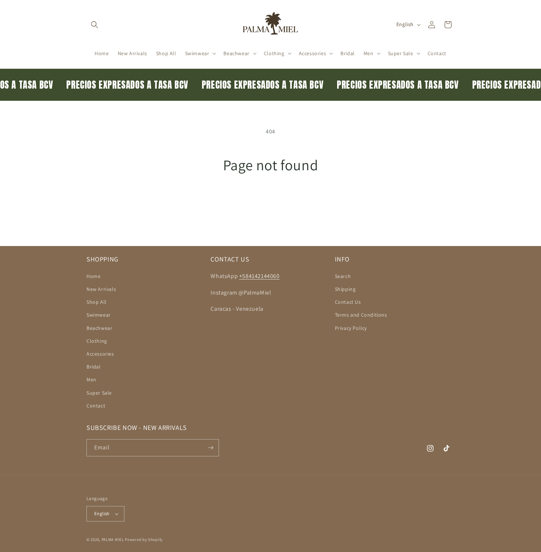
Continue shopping (271, 201)
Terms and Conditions (361, 314)
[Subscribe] (210, 447)
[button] (94, 25)
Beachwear (99, 328)
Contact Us (348, 302)
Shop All (96, 302)
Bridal (93, 366)
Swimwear (98, 314)
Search (343, 276)
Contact (95, 405)
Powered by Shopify (144, 539)
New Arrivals (101, 289)
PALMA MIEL (113, 539)
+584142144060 (259, 276)
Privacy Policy (351, 328)
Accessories (100, 353)
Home (93, 276)
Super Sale (99, 392)
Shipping (345, 289)
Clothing (96, 341)
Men (91, 379)
